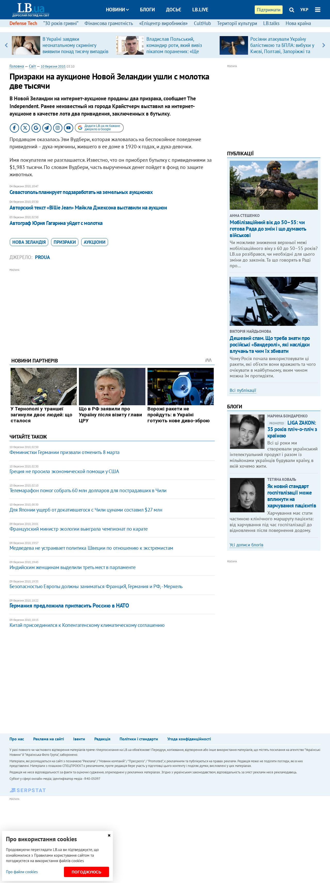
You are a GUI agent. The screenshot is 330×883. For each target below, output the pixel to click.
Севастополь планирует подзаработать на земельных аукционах (81, 192)
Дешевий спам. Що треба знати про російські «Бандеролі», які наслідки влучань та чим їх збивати (270, 344)
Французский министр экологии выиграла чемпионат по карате (79, 528)
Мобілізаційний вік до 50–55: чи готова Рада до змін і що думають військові (268, 229)
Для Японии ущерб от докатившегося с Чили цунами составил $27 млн (86, 509)
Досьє (173, 9)
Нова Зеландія (29, 242)
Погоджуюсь (86, 872)
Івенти (79, 738)
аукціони (94, 242)
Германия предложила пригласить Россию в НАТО (69, 605)
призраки (65, 242)
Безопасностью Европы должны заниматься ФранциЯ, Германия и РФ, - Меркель (96, 586)
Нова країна (298, 23)
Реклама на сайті (48, 738)
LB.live (200, 9)
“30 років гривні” (60, 23)
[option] (61, 45)
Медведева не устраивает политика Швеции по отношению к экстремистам (91, 548)
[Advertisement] (112, 309)
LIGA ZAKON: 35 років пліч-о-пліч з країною (292, 429)
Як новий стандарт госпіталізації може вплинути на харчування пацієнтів (291, 496)
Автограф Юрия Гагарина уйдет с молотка (56, 223)
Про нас (17, 738)
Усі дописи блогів (246, 545)
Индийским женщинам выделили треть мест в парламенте (73, 567)
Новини (115, 9)
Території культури (237, 23)
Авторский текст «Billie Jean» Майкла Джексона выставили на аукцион (88, 207)
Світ (32, 66)
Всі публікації (243, 390)
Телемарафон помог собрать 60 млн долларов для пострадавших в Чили (88, 490)
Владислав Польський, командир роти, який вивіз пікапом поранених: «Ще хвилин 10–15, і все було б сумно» (175, 51)
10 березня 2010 (53, 66)
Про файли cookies (22, 871)
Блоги (147, 9)
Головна (17, 66)
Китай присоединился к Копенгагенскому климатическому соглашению (87, 625)
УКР (304, 9)
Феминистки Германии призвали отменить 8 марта (65, 452)
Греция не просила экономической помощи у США (64, 471)
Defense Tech (23, 23)
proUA (42, 257)
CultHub (202, 23)
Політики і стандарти (139, 738)
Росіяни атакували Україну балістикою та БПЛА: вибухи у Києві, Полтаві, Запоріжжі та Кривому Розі (282, 48)
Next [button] (323, 45)
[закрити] (109, 835)
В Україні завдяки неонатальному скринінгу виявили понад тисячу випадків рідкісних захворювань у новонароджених (75, 51)
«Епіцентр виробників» (163, 23)
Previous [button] (6, 45)
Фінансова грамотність (109, 23)
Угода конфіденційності (189, 738)
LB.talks (271, 23)
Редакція (102, 738)
